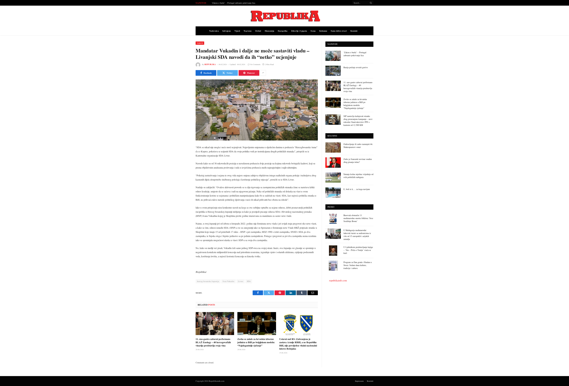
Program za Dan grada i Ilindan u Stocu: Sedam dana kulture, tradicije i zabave (357, 265)
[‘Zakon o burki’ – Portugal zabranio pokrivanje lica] (333, 56)
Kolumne (323, 30)
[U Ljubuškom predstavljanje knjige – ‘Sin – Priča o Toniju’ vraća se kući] (333, 250)
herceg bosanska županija (208, 281)
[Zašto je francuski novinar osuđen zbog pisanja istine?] (333, 162)
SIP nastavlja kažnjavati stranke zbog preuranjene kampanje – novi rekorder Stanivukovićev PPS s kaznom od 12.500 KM (357, 120)
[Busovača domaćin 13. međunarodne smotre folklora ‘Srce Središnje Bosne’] (333, 219)
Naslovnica (214, 30)
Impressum (359, 381)
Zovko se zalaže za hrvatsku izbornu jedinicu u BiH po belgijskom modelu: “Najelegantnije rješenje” (256, 342)
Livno (240, 281)
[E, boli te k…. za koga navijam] (333, 192)
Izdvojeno (226, 30)
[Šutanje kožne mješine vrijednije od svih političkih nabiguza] (333, 177)
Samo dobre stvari (339, 30)
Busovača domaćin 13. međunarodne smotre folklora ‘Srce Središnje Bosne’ (358, 218)
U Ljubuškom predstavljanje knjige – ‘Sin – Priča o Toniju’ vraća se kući (358, 250)
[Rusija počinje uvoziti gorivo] (333, 71)
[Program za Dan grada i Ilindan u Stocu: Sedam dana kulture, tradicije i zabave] (333, 265)
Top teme (248, 30)
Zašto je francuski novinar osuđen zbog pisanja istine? (357, 160)
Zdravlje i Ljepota (299, 30)
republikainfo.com (338, 280)
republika (210, 64)
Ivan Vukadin (228, 281)
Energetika (283, 30)
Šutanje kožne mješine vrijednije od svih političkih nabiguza (358, 176)
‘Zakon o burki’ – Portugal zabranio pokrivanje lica (354, 54)
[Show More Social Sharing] (263, 73)
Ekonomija (269, 30)
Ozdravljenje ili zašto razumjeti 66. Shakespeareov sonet (358, 145)
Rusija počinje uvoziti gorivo (224, 3)
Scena (313, 30)
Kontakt (354, 30)
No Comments (255, 64)
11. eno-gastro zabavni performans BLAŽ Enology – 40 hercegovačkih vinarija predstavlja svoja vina (213, 342)
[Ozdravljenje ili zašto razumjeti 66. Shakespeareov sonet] (333, 147)
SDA (249, 281)
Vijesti (237, 30)
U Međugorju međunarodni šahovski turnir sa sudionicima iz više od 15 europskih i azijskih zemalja (357, 234)
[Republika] (284, 16)
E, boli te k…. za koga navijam (356, 189)
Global (258, 30)
